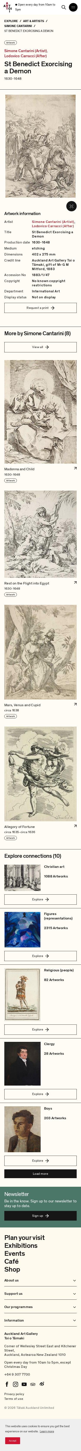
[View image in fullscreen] (71, 206)
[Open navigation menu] (73, 7)
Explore (37, 899)
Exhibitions (21, 1245)
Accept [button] (12, 1440)
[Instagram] (15, 1384)
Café (11, 1261)
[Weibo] (41, 1384)
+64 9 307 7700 (17, 1374)
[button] (40, 421)
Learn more (47, 1431)
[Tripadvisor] (32, 1384)
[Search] (63, 7)
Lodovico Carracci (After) (25, 56)
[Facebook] (7, 1384)
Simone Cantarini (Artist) (25, 51)
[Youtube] (24, 1384)
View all (37, 347)
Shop (12, 1269)
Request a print (38, 308)
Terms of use (13, 1399)
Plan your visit (24, 1237)
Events (14, 1253)
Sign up (37, 1216)
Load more (40, 1174)
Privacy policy (14, 1394)
